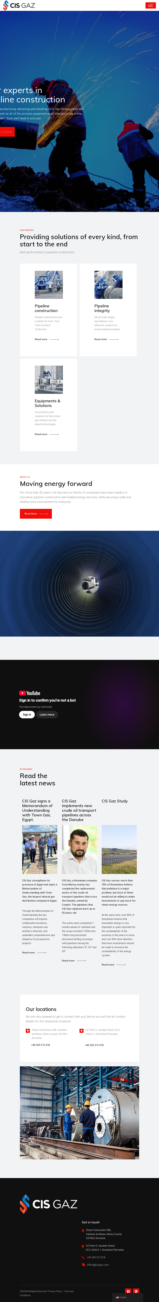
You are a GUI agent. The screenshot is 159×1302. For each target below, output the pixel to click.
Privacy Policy (55, 1291)
